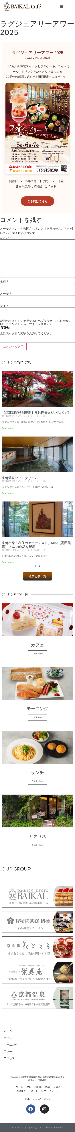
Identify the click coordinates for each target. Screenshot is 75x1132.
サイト (4, 305)
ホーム (8, 1031)
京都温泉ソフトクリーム (20, 478)
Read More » (8, 428)
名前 (4, 281)
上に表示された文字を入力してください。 (27, 333)
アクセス (9, 1058)
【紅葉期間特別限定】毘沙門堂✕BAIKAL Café (35, 413)
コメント (6, 237)
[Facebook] (30, 1109)
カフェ (8, 1038)
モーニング (10, 1044)
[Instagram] (44, 1109)
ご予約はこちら (37, 201)
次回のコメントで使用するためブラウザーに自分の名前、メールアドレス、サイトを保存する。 (35, 322)
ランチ (8, 1051)
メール (5, 293)
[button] (61, 6)
